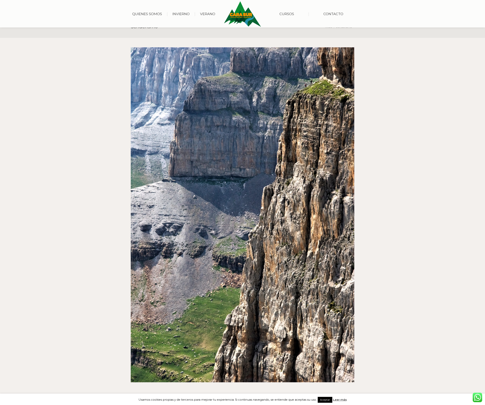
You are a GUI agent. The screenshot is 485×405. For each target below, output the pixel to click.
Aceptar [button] (325, 399)
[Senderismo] (242, 214)
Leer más (340, 399)
